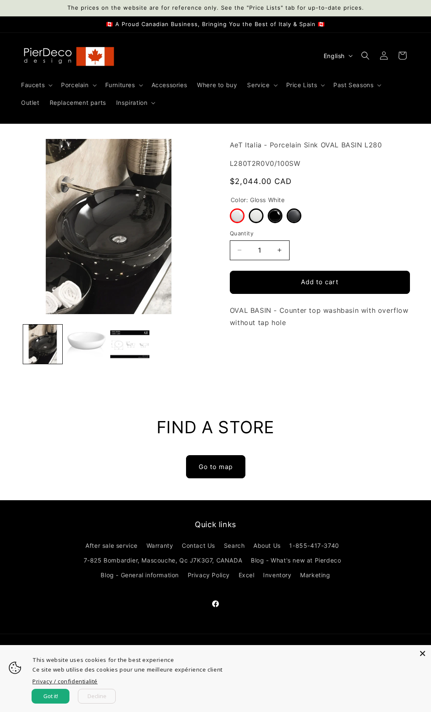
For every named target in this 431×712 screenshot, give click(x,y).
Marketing (315, 575)
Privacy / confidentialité (65, 681)
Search (234, 545)
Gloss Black (275, 215)
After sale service (111, 545)
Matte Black (294, 215)
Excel (247, 575)
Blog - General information (140, 575)
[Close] (422, 653)
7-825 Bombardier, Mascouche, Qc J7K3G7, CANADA (163, 560)
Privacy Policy (209, 575)
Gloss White (237, 215)
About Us (267, 545)
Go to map (216, 467)
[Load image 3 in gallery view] (129, 344)
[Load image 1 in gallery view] (42, 344)
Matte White (256, 215)
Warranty (159, 545)
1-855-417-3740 (314, 545)
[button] (36, 85)
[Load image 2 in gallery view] (86, 344)
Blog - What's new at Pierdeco (296, 560)
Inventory (277, 575)
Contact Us (198, 545)
